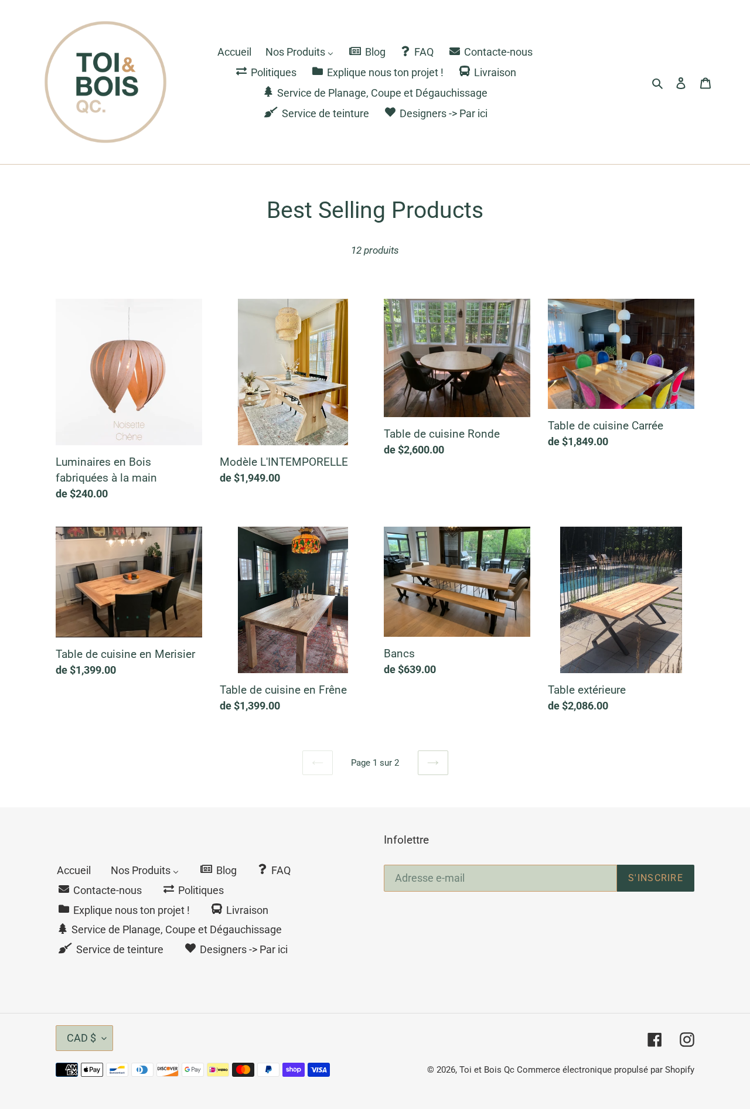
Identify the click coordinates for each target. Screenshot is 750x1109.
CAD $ (81, 1038)
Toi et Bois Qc (486, 1069)
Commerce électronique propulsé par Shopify (605, 1069)
